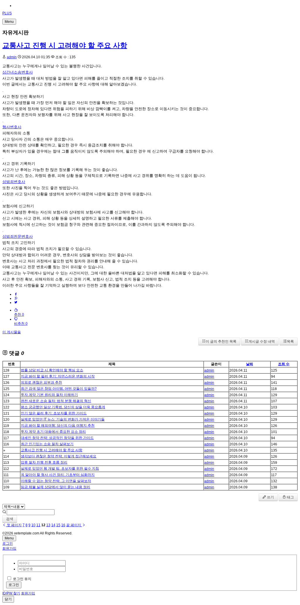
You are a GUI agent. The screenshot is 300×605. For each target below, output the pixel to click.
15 (58, 525)
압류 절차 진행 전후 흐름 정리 (44, 462)
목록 (290, 341)
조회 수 (283, 364)
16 (63, 525)
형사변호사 (11, 127)
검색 (9, 519)
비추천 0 (21, 324)
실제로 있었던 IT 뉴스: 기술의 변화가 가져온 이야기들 (63, 419)
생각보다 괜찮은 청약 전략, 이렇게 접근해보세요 (58, 456)
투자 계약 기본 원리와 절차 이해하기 (49, 395)
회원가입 (9, 548)
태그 (290, 497)
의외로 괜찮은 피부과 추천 (41, 382)
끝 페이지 (74, 525)
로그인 (7, 543)
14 (53, 525)
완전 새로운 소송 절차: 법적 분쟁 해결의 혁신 (56, 401)
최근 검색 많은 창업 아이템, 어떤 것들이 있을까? (59, 389)
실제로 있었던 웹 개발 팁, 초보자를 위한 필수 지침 (60, 468)
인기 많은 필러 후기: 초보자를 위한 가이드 (54, 413)
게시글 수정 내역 (261, 341)
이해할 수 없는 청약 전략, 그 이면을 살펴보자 (56, 481)
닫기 (8, 599)
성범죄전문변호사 (17, 236)
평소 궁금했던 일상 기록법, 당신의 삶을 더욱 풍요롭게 (63, 407)
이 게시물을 (11, 332)
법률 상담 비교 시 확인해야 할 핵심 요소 (52, 370)
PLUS (7, 13)
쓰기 (270, 497)
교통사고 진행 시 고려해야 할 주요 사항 (64, 45)
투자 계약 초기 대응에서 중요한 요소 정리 (53, 432)
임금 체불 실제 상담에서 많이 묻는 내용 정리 (55, 487)
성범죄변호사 (13, 182)
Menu (9, 22)
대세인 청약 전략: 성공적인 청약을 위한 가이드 (57, 438)
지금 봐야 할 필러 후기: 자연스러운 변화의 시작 (58, 376)
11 (38, 525)
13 (48, 525)
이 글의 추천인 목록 (221, 341)
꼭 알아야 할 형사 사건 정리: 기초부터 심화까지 (58, 475)
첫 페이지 (14, 525)
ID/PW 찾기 (11, 593)
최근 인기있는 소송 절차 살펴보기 (47, 444)
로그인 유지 (22, 579)
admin (12, 57)
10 (33, 525)
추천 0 (19, 314)
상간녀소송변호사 (17, 72)
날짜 (249, 364)
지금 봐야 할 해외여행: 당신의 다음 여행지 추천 (58, 425)
